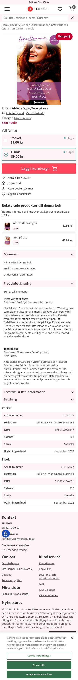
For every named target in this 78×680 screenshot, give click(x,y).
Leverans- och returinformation (49, 576)
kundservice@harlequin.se (18, 538)
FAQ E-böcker (47, 589)
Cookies (6, 574)
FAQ (41, 584)
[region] (39, 656)
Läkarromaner (22, 118)
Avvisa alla (39, 665)
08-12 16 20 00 (10, 527)
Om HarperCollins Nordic (17, 569)
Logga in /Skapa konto (15, 594)
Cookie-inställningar (39, 655)
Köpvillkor (45, 569)
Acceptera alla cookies (39, 674)
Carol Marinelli (35, 113)
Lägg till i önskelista (19, 194)
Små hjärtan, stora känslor (20, 268)
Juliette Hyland (15, 113)
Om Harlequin (10, 563)
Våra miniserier (48, 595)
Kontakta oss (46, 563)
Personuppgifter (12, 580)
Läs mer (28, 188)
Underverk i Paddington (18, 274)
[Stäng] (72, 638)
